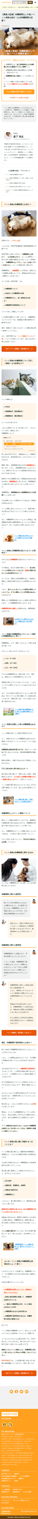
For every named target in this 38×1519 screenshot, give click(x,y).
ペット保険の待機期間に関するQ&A (15, 183)
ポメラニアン (15, 1457)
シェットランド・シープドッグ (10, 1446)
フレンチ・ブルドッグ (19, 1455)
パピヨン (25, 1453)
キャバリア (5, 1441)
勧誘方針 (21, 1478)
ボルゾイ (21, 1457)
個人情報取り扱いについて (9, 1478)
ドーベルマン (16, 1450)
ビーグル (30, 1453)
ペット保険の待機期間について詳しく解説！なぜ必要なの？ (19, 178)
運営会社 (16, 1473)
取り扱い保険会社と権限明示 (9, 1476)
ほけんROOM (5, 1502)
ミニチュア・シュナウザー (9, 1460)
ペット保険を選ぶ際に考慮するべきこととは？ (18, 186)
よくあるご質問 (27, 1491)
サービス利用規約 (24, 1476)
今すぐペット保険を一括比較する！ (18, 349)
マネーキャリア (6, 1500)
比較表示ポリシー (6, 1480)
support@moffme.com (30, 1511)
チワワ (5, 1434)
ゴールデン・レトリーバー (9, 1443)
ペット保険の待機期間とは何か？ (15, 174)
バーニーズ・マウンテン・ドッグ (10, 1453)
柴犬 (18, 1434)
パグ (21, 1453)
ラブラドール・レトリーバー (9, 1464)
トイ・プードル (12, 1434)
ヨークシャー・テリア (21, 1462)
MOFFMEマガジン (12, 7)
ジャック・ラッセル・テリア (9, 1448)
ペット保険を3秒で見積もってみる (19, 91)
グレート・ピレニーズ (24, 1441)
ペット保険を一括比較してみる (18, 1032)
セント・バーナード (7, 1450)
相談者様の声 (16, 1491)
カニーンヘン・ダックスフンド (26, 1439)
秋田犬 (21, 1434)
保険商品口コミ (6, 1491)
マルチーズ (28, 1457)
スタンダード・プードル (24, 1448)
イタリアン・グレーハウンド (9, 1439)
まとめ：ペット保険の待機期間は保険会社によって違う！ (19, 191)
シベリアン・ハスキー (24, 1446)
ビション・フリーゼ (7, 1455)
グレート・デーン (13, 1441)
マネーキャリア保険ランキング (21, 1500)
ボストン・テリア (6, 1457)
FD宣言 (16, 1480)
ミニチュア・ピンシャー (8, 1462)
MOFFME (5, 7)
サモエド (18, 1443)
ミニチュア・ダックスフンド (24, 1460)
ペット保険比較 (6, 1489)
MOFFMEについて (6, 1473)
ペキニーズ (28, 1455)
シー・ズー (25, 1443)
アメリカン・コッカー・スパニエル (11, 1436)
